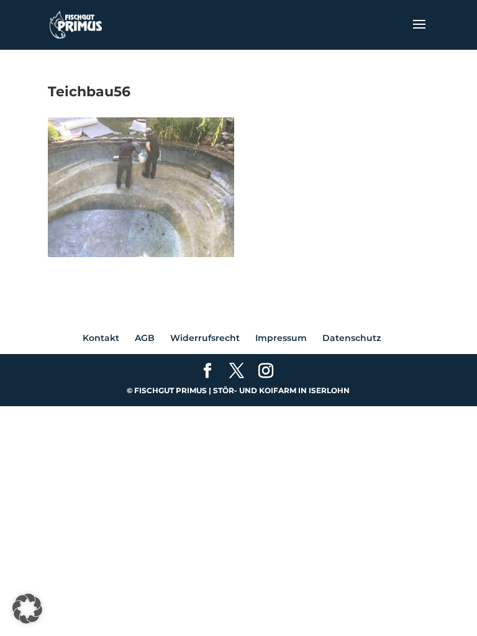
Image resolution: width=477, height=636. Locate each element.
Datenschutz (351, 337)
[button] (27, 608)
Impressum (281, 337)
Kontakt (101, 337)
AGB (145, 337)
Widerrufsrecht (205, 337)
